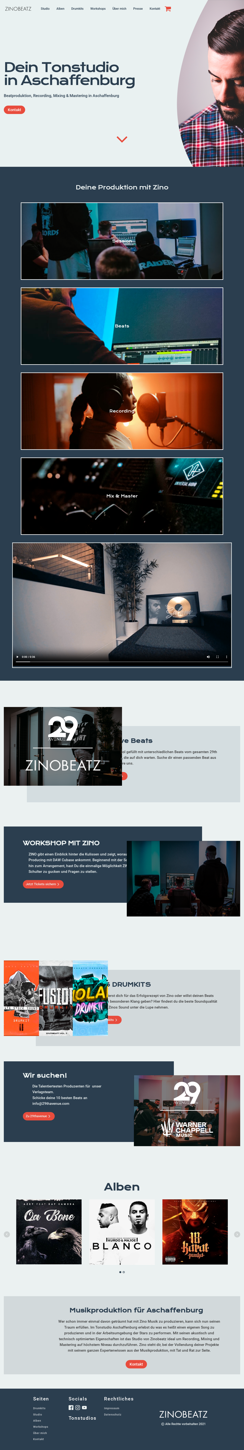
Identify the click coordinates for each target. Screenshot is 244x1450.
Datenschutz (112, 1414)
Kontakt (155, 8)
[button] (43, 884)
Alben (60, 8)
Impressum (111, 1408)
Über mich (119, 8)
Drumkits (77, 8)
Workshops (98, 8)
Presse (138, 8)
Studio (45, 8)
